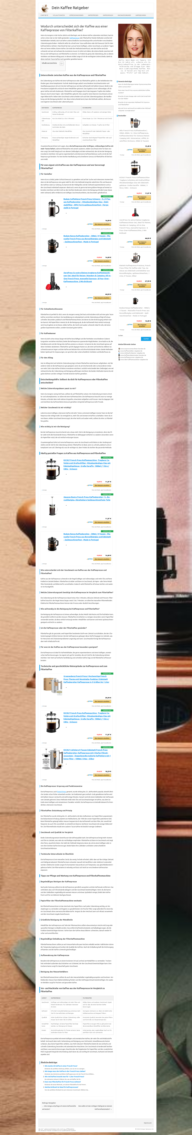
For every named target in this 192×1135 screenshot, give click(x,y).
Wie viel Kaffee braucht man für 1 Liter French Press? (64, 1077)
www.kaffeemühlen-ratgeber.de (131, 351)
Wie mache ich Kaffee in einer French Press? (61, 1066)
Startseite (44, 15)
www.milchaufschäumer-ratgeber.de (132, 353)
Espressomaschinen (76, 15)
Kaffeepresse (74, 38)
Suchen (120, 335)
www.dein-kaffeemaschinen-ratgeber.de (134, 359)
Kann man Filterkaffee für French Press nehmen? (63, 1082)
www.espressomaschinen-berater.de (132, 349)
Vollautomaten (59, 15)
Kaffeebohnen (141, 15)
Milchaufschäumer (124, 15)
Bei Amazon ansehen (102, 224)
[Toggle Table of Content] (60, 63)
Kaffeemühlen (108, 15)
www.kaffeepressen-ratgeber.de (131, 357)
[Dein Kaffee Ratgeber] (43, 12)
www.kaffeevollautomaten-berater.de (133, 355)
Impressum (148, 1123)
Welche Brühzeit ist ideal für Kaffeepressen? (61, 1087)
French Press (61, 792)
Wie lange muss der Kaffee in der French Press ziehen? (65, 1071)
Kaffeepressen (93, 15)
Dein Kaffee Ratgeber (70, 7)
